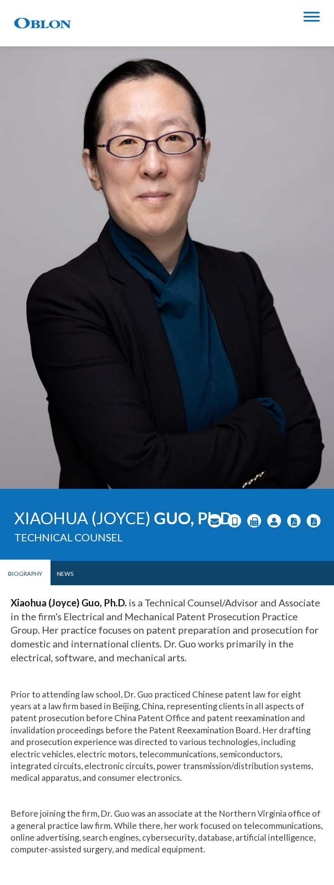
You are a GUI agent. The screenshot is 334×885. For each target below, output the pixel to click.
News (65, 573)
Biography (25, 573)
